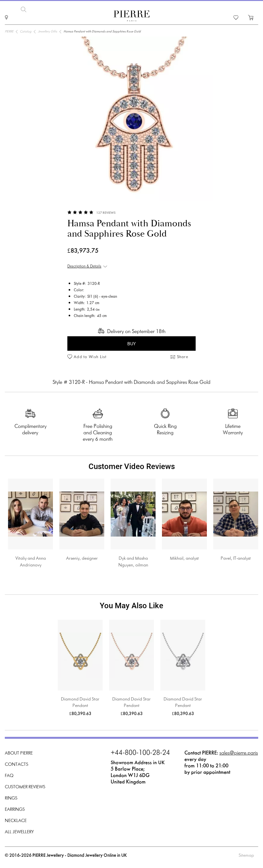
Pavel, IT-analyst (236, 558)
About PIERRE (19, 753)
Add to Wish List (90, 357)
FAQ (9, 776)
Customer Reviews (25, 787)
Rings (11, 798)
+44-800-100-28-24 (140, 753)
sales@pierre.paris (238, 753)
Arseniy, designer (82, 558)
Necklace (16, 821)
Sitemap (246, 856)
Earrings (15, 810)
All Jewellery (19, 832)
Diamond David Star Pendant (80, 702)
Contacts (16, 765)
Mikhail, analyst (184, 558)
